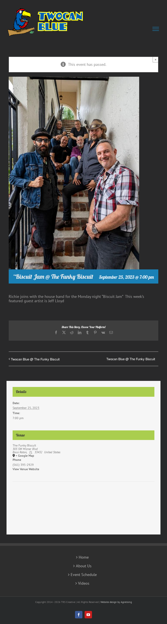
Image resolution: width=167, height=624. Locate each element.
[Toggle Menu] (156, 29)
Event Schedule (84, 575)
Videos (83, 583)
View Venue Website (26, 469)
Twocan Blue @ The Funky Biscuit (35, 359)
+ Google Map (25, 456)
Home (84, 557)
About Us (84, 566)
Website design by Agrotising (116, 602)
